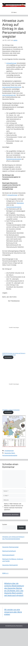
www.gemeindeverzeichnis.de (11, 87)
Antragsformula (12, 195)
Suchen (4, 524)
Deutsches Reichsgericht (10, 565)
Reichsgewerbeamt (8, 555)
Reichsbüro (20, 203)
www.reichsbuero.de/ (9, 95)
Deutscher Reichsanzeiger (10, 547)
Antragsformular (11, 63)
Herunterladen (8, 357)
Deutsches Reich (9, 453)
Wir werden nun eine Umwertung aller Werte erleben (13, 612)
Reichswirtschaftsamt (9, 551)
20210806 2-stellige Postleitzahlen (11, 410)
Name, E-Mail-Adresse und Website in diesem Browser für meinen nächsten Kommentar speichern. (13, 507)
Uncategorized (9, 450)
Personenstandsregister (13, 159)
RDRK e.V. (5, 573)
